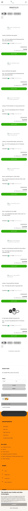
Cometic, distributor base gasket (9, 35)
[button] (2, 13)
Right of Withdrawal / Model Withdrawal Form (13, 456)
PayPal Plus (7, 474)
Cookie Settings (6, 458)
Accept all (14, 504)
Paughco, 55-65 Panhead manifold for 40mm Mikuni (13, 248)
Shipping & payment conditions (10, 454)
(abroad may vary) (17, 43)
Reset (14, 388)
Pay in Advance (8, 482)
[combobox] (10, 13)
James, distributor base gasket (9, 71)
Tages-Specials (6, 432)
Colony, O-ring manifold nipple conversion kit (12, 141)
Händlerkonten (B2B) (8, 438)
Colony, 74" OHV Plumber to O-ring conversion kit (13, 106)
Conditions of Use (7, 447)
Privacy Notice (15, 501)
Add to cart (14, 53)
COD (6, 471)
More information (14, 508)
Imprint (4, 449)
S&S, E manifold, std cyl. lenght (9, 211)
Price (3, 378)
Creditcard (7, 478)
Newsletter (5, 426)
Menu (2, 2)
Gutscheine (5, 435)
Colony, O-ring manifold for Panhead (10, 283)
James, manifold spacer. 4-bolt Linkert (11, 176)
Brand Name (5, 368)
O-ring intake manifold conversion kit (10, 318)
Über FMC (5, 429)
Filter (14, 385)
